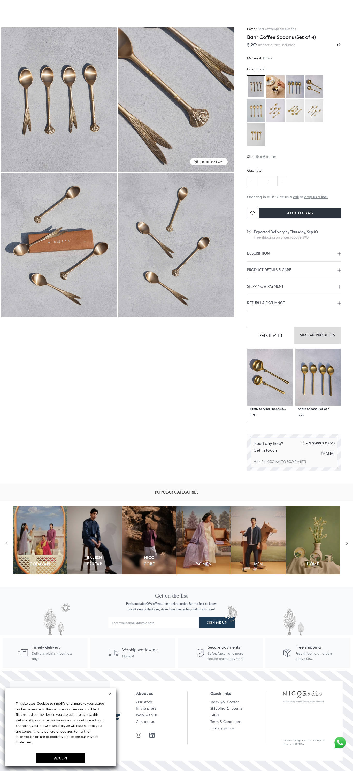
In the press (146, 708)
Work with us (147, 715)
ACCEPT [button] (60, 758)
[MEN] (258, 509)
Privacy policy (222, 728)
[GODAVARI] (40, 509)
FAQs (214, 715)
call (296, 197)
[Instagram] (138, 735)
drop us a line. (316, 197)
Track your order (224, 702)
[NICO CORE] (149, 509)
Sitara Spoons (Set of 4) (314, 409)
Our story (144, 702)
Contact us (145, 722)
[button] (270, 377)
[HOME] (313, 509)
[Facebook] (152, 735)
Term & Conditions (226, 722)
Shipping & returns (226, 708)
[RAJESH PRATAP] (94, 509)
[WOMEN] (204, 509)
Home (251, 29)
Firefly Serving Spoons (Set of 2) (268, 409)
